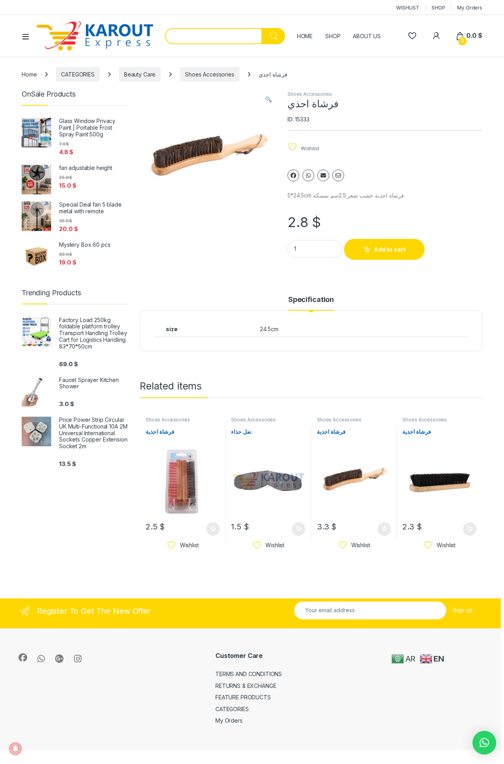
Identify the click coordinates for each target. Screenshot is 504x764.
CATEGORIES (77, 74)
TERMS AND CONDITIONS (248, 674)
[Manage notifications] (15, 748)
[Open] (28, 36)
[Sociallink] (23, 657)
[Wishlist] (412, 35)
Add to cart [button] (213, 529)
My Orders (469, 7)
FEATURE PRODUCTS (243, 697)
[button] (268, 99)
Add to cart (390, 249)
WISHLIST (407, 7)
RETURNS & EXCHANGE (245, 685)
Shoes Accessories (209, 74)
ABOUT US (367, 36)
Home (29, 74)
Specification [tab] (311, 300)
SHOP (438, 7)
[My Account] (436, 35)
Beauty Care (140, 74)
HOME (305, 36)
